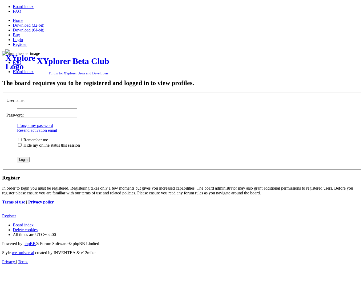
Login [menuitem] (18, 39)
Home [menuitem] (18, 20)
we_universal (23, 252)
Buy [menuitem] (16, 35)
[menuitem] (23, 6)
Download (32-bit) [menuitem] (28, 25)
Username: (15, 100)
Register (9, 216)
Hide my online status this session (51, 145)
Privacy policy (41, 202)
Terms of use (13, 202)
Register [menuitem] (20, 44)
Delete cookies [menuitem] (25, 229)
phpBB (29, 243)
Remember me (35, 140)
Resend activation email (37, 130)
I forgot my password (35, 125)
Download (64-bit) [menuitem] (28, 30)
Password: (15, 115)
